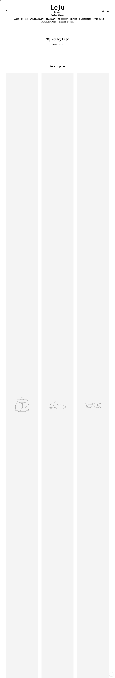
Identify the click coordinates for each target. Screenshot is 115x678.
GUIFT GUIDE (98, 19)
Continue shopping (57, 44)
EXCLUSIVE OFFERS (66, 22)
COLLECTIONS (17, 19)
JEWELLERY (63, 19)
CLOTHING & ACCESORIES (80, 19)
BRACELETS (51, 19)
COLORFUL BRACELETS (34, 19)
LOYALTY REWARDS (48, 22)
